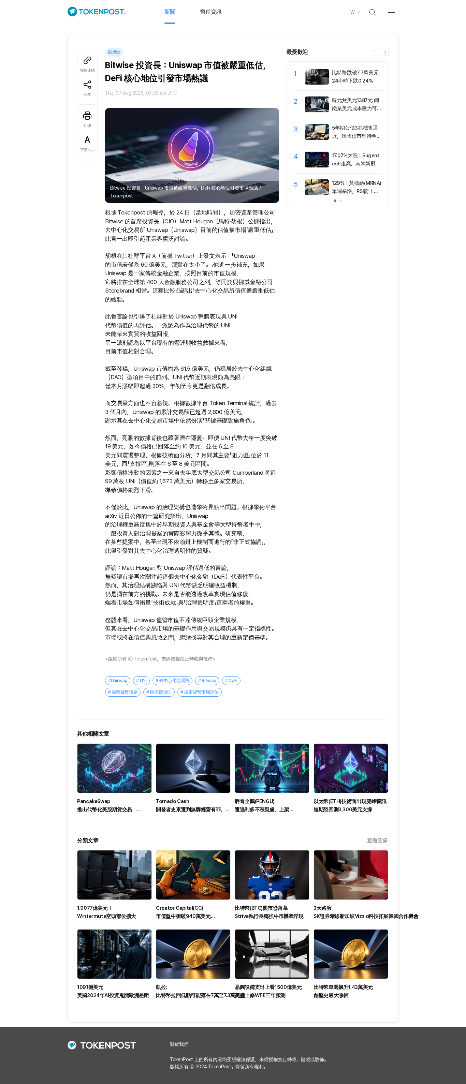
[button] (385, 52)
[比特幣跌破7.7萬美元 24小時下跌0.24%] (317, 83)
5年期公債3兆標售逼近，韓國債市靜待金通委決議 (357, 136)
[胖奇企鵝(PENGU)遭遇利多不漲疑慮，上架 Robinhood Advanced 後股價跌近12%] (272, 768)
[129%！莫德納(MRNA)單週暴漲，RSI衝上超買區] (317, 193)
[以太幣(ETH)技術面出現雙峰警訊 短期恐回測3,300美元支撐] (351, 768)
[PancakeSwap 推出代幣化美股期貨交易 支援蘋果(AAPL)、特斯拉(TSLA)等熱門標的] (114, 768)
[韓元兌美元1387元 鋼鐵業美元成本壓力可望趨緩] (317, 110)
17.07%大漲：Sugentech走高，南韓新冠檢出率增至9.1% (356, 163)
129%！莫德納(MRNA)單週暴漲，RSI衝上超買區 (356, 191)
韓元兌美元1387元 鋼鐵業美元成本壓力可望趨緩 (355, 108)
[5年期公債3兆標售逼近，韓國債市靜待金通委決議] (317, 138)
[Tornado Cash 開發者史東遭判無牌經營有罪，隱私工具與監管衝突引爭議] (193, 768)
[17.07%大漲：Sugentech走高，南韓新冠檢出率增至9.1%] (317, 165)
